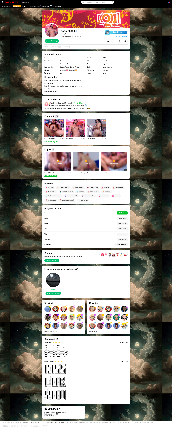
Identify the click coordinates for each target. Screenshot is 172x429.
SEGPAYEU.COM (63, 422)
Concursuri (45, 6)
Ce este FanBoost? (122, 36)
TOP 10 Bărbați (78, 103)
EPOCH (53, 422)
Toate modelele (6, 6)
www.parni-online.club (32, 422)
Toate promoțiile (35, 6)
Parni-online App (58, 6)
